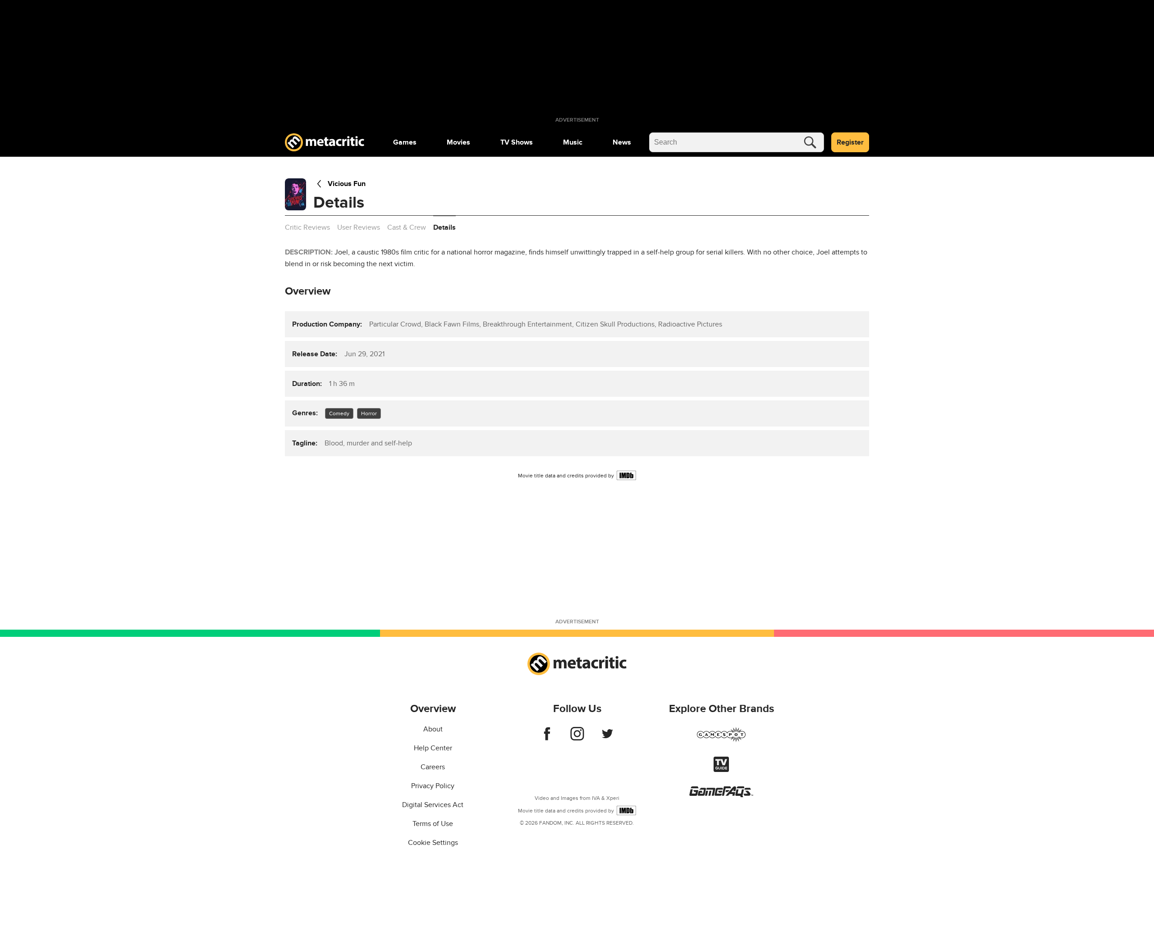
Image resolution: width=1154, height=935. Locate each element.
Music (572, 142)
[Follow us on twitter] (607, 738)
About (433, 729)
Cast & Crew (406, 227)
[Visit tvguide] (721, 769)
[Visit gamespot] (721, 739)
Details (444, 227)
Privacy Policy (432, 785)
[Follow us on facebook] (547, 738)
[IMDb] (626, 475)
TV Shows (516, 142)
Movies (458, 142)
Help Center (433, 748)
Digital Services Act (432, 804)
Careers (433, 767)
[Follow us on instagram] (577, 738)
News (622, 142)
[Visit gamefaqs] (721, 794)
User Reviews (358, 227)
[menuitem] (405, 142)
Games (405, 142)
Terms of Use (432, 823)
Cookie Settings (433, 842)
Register (850, 142)
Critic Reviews (307, 227)
